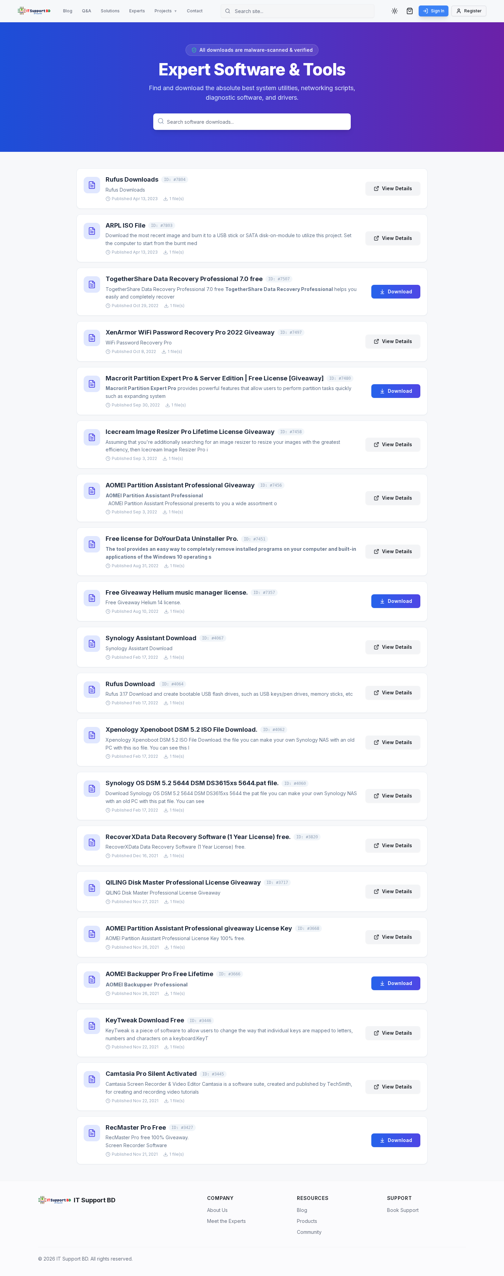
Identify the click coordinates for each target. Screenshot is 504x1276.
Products (307, 1221)
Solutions (110, 10)
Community (309, 1232)
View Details (397, 188)
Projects (166, 10)
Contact (195, 10)
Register (473, 10)
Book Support (403, 1210)
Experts (137, 10)
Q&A (86, 10)
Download (400, 291)
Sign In (437, 10)
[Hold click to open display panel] (33, 10)
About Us (217, 1210)
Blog (67, 10)
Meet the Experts (226, 1221)
